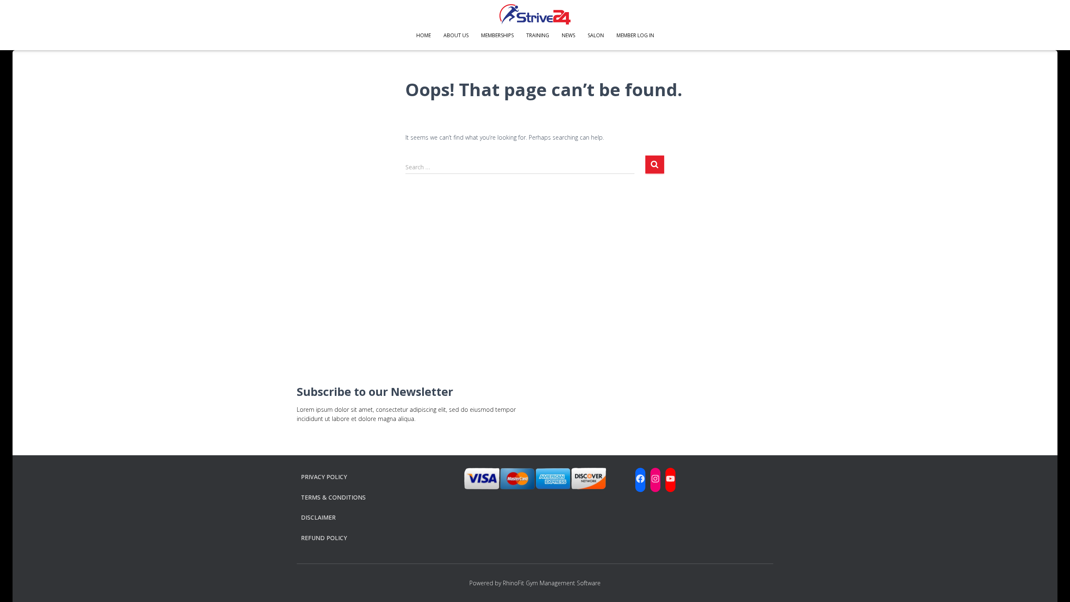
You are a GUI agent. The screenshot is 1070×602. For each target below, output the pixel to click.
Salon (596, 35)
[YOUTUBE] (670, 479)
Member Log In (635, 35)
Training (537, 35)
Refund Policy (324, 538)
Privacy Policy (324, 477)
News (568, 35)
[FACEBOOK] (640, 479)
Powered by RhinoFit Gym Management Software (535, 583)
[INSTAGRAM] (655, 479)
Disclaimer (318, 517)
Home (423, 35)
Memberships (497, 35)
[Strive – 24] (534, 14)
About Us (456, 35)
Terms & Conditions (333, 497)
